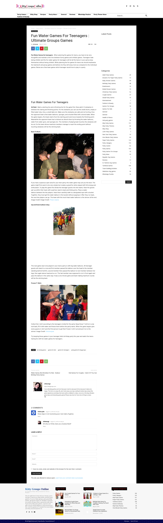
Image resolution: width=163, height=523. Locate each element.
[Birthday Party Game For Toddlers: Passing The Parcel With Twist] (87, 504)
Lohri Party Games (108, 131)
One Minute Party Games (110, 137)
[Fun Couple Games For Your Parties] (59, 496)
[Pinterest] (42, 48)
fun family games (41, 350)
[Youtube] (34, 512)
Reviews (104, 160)
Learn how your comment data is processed (69, 478)
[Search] (146, 15)
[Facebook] (126, 6)
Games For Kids (107, 109)
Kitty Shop (105, 129)
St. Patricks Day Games (109, 163)
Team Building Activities (109, 168)
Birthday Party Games (109, 83)
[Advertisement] (64, 84)
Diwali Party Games (108, 97)
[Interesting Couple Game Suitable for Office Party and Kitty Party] (59, 504)
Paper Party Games (108, 140)
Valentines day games (109, 171)
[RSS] (134, 6)
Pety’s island (54, 200)
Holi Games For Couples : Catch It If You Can (83, 373)
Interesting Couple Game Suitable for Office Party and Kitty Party (72, 503)
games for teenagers (63, 350)
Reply (39, 416)
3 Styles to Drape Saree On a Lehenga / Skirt (100, 494)
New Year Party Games (109, 134)
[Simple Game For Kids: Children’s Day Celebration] (87, 512)
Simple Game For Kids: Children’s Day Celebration (100, 510)
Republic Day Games (108, 157)
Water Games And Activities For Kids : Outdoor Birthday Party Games (45, 374)
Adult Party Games (108, 75)
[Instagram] (130, 6)
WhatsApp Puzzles (108, 174)
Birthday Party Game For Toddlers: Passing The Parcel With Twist (100, 503)
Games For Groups (108, 106)
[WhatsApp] (46, 48)
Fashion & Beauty (107, 103)
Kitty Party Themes (108, 126)
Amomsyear (50, 331)
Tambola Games (107, 166)
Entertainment (106, 100)
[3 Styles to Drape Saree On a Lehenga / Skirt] (87, 496)
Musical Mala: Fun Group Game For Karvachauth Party (72, 510)
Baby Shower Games (108, 80)
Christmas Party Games (109, 92)
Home (32, 28)
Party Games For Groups (110, 151)
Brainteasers (106, 86)
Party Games (39, 28)
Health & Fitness (107, 117)
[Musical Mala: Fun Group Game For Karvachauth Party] (59, 512)
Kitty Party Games (107, 123)
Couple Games (106, 95)
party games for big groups (78, 350)
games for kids (52, 350)
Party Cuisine (106, 146)
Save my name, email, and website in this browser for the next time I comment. (57, 469)
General (104, 112)
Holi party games (107, 120)
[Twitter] (137, 6)
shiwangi (35, 44)
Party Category (107, 143)
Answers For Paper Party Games (112, 78)
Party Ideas (105, 154)
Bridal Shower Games (109, 89)
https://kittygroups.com (50, 386)
